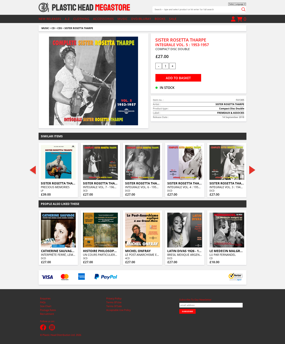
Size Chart (45, 306)
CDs (59, 28)
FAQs (43, 302)
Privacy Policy (113, 298)
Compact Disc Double (231, 108)
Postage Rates (48, 310)
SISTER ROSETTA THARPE (78, 28)
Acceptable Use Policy (118, 310)
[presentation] (33, 170)
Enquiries (45, 298)
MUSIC (122, 19)
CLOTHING (81, 19)
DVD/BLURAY (141, 19)
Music (45, 28)
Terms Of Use (113, 302)
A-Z (67, 19)
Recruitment (47, 314)
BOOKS (160, 19)
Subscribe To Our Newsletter (195, 299)
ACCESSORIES (103, 19)
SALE (172, 19)
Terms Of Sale (114, 306)
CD (53, 28)
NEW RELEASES (50, 19)
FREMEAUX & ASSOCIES (230, 112)
